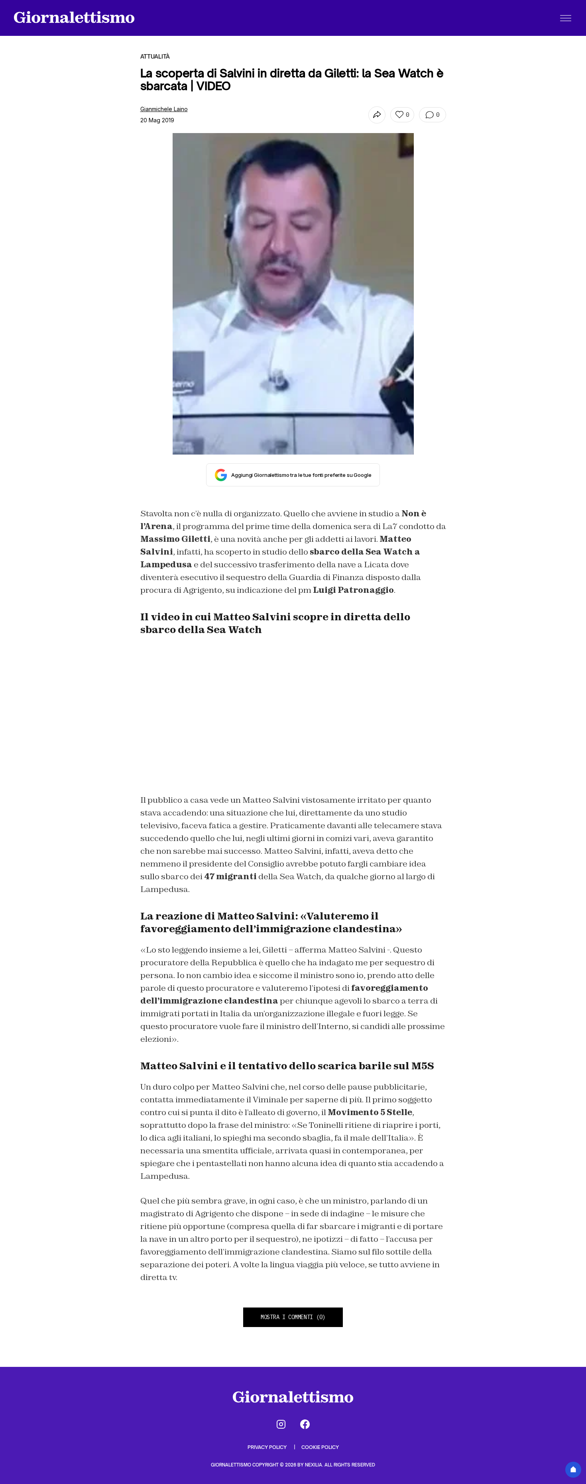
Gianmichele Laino (164, 109)
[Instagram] (281, 1424)
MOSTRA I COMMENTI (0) (293, 1317)
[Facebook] (305, 1424)
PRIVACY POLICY (268, 1447)
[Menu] (565, 18)
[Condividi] (376, 115)
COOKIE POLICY (320, 1447)
